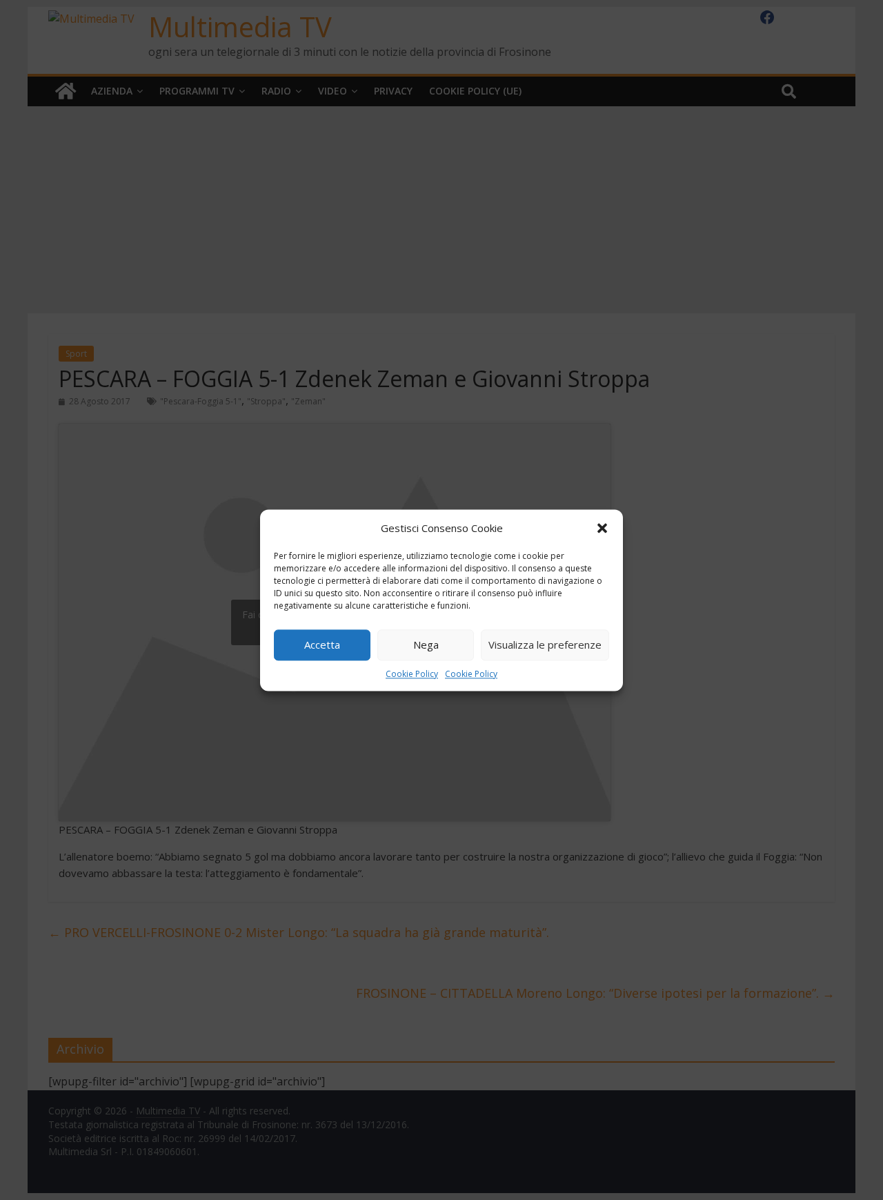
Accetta (322, 644)
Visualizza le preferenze (545, 644)
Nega (426, 644)
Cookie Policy (412, 674)
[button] (602, 528)
